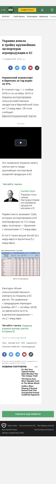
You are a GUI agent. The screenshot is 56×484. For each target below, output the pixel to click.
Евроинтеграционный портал (19, 115)
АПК (23, 343)
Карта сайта (12, 431)
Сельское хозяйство (11, 346)
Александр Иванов (18, 338)
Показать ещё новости (28, 420)
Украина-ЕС (31, 343)
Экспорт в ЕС (14, 343)
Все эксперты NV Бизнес (44, 435)
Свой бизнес (19, 16)
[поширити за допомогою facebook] (10, 68)
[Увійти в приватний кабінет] (42, 10)
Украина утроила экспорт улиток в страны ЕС (17, 328)
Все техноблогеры (9, 435)
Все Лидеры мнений (46, 431)
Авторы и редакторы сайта (13, 438)
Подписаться (27, 10)
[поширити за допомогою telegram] (23, 68)
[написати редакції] (30, 68)
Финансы (43, 16)
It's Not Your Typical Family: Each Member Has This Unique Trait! (29, 372)
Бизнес (6, 16)
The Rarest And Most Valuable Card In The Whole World (30, 383)
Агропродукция (28, 346)
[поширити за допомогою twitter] (17, 68)
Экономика (32, 16)
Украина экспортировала (16, 97)
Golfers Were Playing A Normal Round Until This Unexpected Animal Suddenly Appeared (30, 396)
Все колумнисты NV (27, 431)
